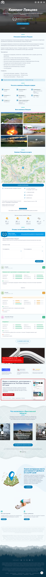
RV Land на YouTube (8, 394)
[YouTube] (30, 560)
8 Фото (23, 28)
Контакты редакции (13, 573)
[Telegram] (24, 560)
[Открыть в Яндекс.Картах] (2, 163)
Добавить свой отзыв (23, 341)
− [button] (2, 158)
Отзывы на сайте (28, 573)
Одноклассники (18, 398)
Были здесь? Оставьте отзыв (22, 19)
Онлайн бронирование (23, 23)
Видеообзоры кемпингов (36, 573)
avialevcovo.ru (29, 197)
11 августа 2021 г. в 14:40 (9, 317)
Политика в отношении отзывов (23, 343)
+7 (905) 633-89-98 (30, 192)
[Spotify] (21, 560)
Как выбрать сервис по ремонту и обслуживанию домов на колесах (23, 210)
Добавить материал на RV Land (17, 574)
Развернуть (23, 287)
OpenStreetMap (43, 182)
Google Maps (8, 202)
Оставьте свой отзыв (12, 234)
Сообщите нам (4, 205)
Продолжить (39, 261)
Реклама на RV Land (21, 573)
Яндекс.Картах (15, 202)
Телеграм (13, 398)
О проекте (7, 573)
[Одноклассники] (32, 560)
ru (41, 2)
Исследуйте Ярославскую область (23, 444)
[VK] (27, 560)
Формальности (26, 574)
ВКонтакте (23, 398)
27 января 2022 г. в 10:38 (9, 293)
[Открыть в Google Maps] (2, 160)
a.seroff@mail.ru (29, 195)
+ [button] (2, 156)
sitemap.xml (32, 574)
